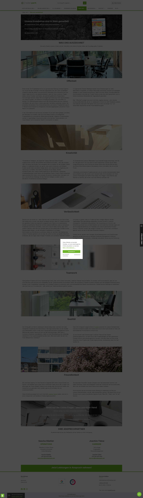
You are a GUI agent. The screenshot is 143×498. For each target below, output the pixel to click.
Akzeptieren (71, 251)
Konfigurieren (77, 254)
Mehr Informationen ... (69, 247)
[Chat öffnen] (139, 494)
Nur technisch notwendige (66, 255)
